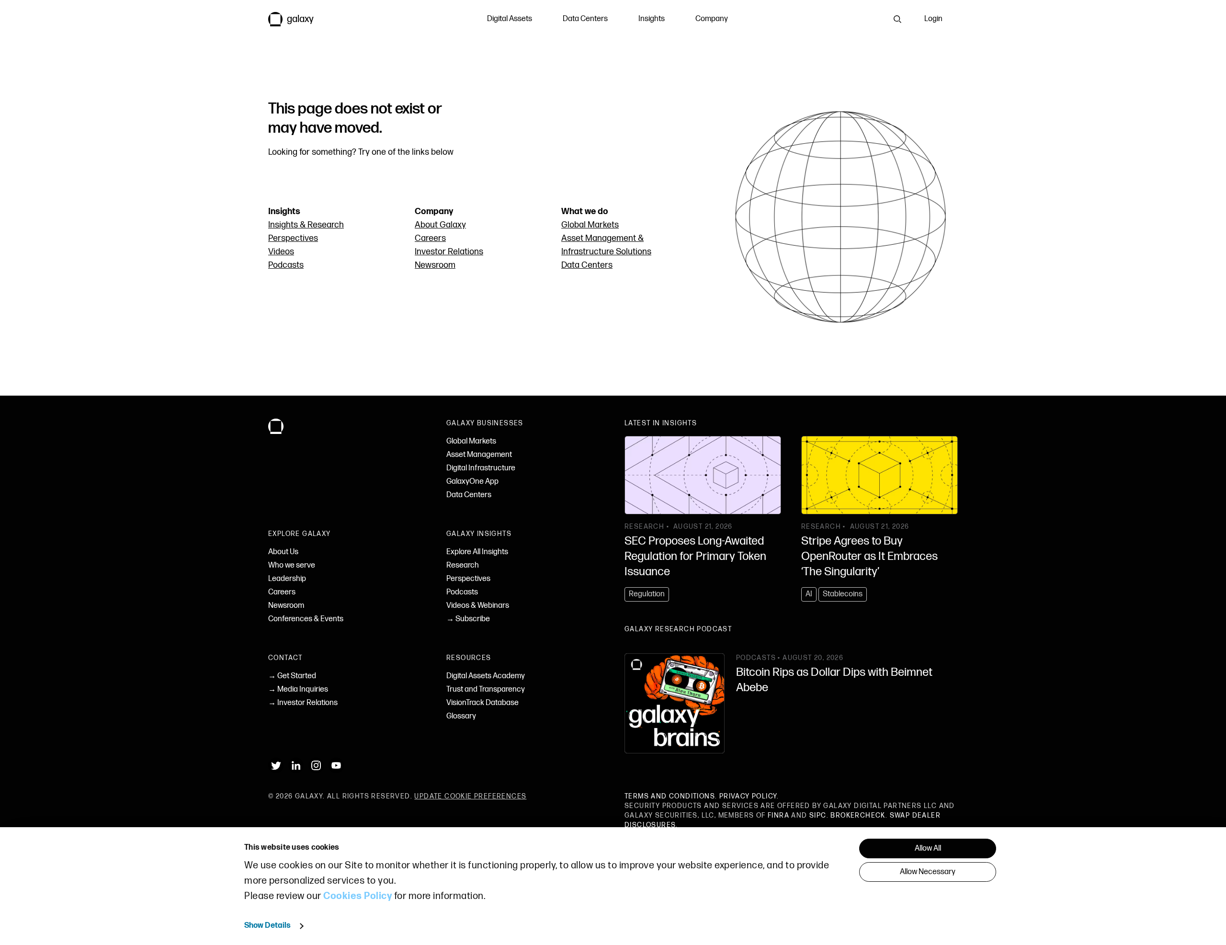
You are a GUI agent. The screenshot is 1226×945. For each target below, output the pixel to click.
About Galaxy (440, 225)
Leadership (287, 578)
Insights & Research (306, 225)
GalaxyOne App (472, 481)
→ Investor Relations (303, 702)
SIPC (818, 815)
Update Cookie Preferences (470, 796)
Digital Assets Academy (485, 676)
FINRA (778, 815)
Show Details (267, 925)
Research (462, 565)
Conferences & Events (305, 619)
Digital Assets (509, 18)
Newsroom (435, 265)
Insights (651, 18)
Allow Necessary (927, 872)
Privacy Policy (748, 796)
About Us (283, 552)
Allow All (928, 848)
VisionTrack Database (482, 702)
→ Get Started (292, 676)
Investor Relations (449, 252)
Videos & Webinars (477, 605)
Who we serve (291, 565)
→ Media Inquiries (298, 689)
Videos (281, 252)
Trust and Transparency (485, 689)
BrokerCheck (857, 815)
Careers (430, 238)
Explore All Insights (477, 552)
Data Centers (585, 18)
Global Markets (590, 225)
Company (711, 18)
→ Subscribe (468, 619)
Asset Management (479, 454)
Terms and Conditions (669, 796)
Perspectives (293, 238)
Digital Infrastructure (480, 468)
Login (933, 18)
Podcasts (286, 265)
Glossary (461, 716)
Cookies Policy (357, 896)
